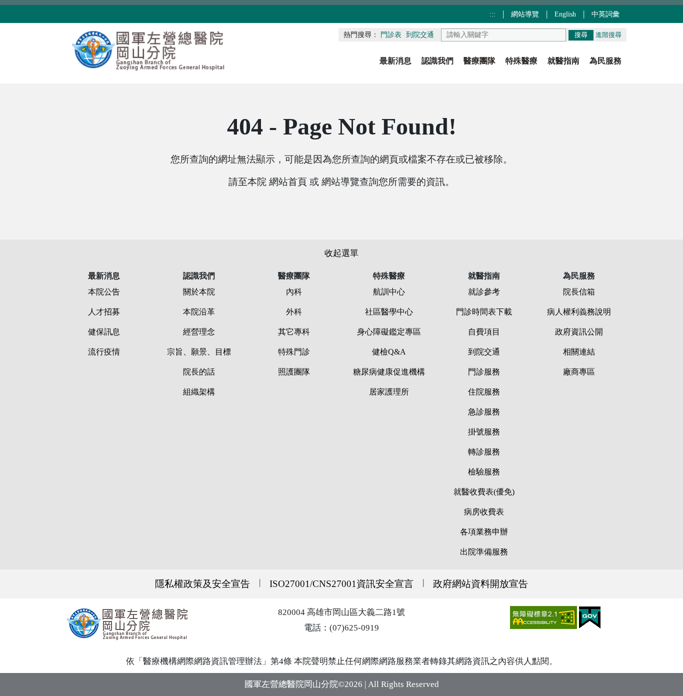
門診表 (391, 34)
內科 (294, 292)
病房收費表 (484, 512)
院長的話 (199, 372)
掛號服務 (484, 432)
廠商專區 (579, 372)
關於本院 (199, 292)
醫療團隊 (480, 60)
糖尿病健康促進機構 (389, 372)
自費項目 (484, 332)
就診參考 (484, 292)
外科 (294, 312)
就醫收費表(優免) (484, 492)
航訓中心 (389, 292)
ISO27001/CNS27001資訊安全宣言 (342, 583)
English (566, 14)
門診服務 (484, 372)
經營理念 (199, 332)
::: (494, 14)
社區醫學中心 (389, 312)
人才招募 (104, 312)
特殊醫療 (522, 60)
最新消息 (396, 60)
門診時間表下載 (484, 312)
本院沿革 (199, 312)
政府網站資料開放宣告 (480, 583)
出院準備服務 (484, 552)
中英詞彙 (606, 14)
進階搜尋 (609, 35)
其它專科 (294, 332)
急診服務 (484, 412)
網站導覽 (526, 14)
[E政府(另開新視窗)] (589, 617)
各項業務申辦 (484, 532)
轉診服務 (484, 452)
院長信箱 (579, 292)
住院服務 (484, 392)
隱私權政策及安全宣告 (202, 583)
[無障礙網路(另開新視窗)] (544, 617)
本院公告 (104, 292)
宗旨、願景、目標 (199, 352)
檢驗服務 (484, 472)
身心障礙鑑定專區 (389, 332)
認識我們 (438, 60)
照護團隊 (294, 372)
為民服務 (606, 60)
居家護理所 (389, 392)
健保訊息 (104, 332)
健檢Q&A (389, 352)
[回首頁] (149, 49)
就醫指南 (564, 60)
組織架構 (199, 392)
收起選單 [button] (341, 253)
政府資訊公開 (579, 332)
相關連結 (579, 352)
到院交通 (420, 34)
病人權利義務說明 (579, 312)
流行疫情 (104, 352)
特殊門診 (294, 352)
